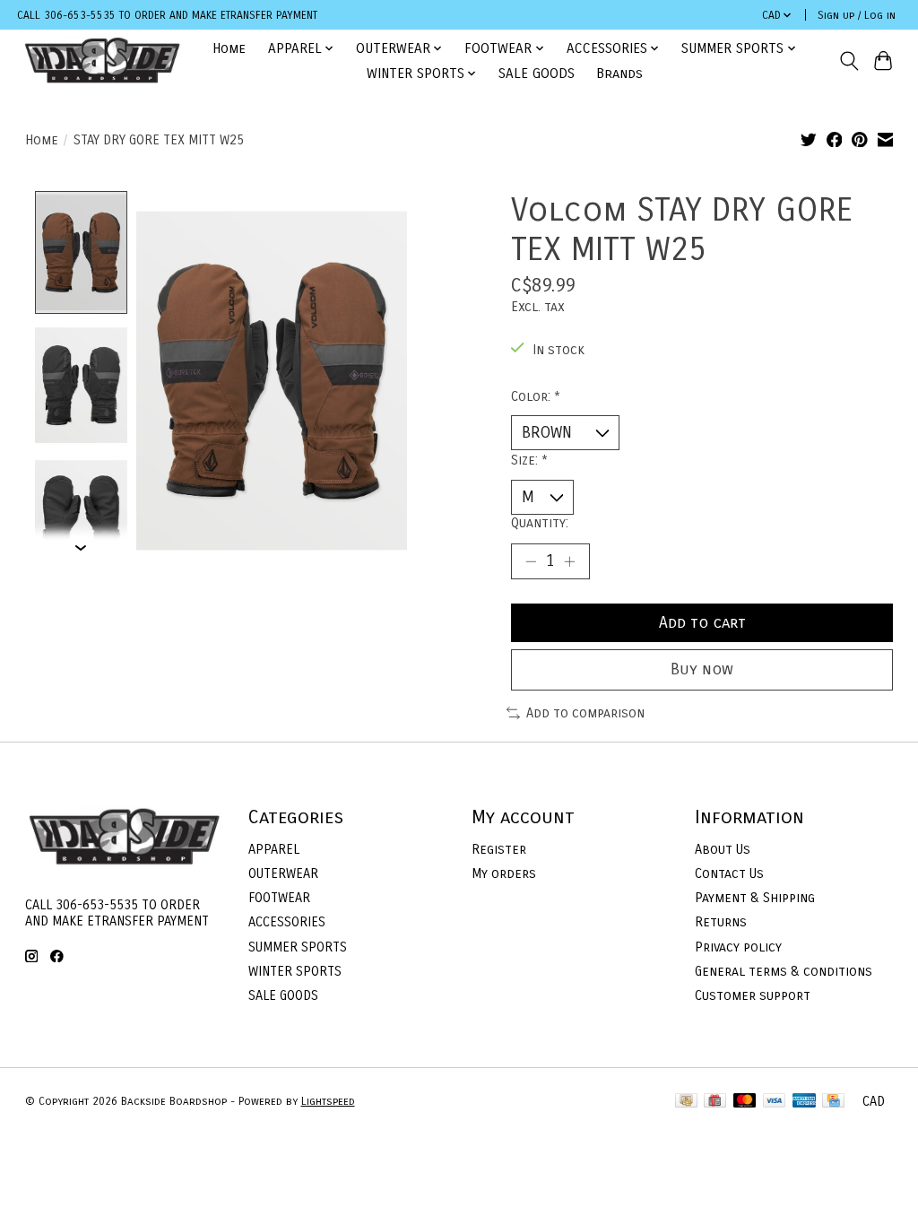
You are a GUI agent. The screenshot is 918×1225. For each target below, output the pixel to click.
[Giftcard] (715, 1101)
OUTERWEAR (283, 873)
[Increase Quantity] (569, 561)
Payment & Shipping (755, 898)
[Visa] (774, 1101)
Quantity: (539, 523)
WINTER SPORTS (295, 971)
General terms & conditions (783, 971)
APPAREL (273, 849)
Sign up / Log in (857, 15)
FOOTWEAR (279, 898)
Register (499, 849)
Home (229, 48)
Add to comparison (585, 713)
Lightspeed (328, 1101)
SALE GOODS (536, 73)
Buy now (702, 669)
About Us (722, 849)
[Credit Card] (833, 1101)
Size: (529, 460)
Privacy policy (738, 947)
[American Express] (804, 1101)
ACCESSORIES (286, 922)
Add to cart (702, 622)
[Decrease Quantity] (530, 561)
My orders (504, 873)
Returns (721, 922)
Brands (619, 73)
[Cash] (686, 1101)
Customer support (752, 995)
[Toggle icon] (849, 61)
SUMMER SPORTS (297, 947)
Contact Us (729, 873)
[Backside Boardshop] (102, 60)
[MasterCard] (745, 1101)
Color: (535, 396)
